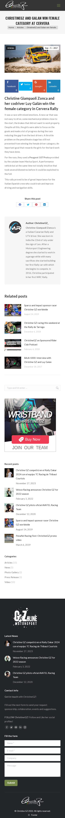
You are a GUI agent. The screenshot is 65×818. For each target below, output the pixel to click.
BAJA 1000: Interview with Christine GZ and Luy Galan (38, 359)
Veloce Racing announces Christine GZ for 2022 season (37, 491)
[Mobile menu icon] (58, 5)
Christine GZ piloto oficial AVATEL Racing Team (37, 507)
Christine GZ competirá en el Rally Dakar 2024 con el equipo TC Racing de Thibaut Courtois (36, 474)
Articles (10, 48)
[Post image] (13, 310)
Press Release (12, 577)
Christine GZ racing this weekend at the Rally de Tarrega (42, 324)
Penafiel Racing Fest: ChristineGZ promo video (36, 537)
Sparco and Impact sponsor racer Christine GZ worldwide (40, 307)
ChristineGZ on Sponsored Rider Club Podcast (40, 342)
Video (7, 582)
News (7, 567)
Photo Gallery (12, 572)
